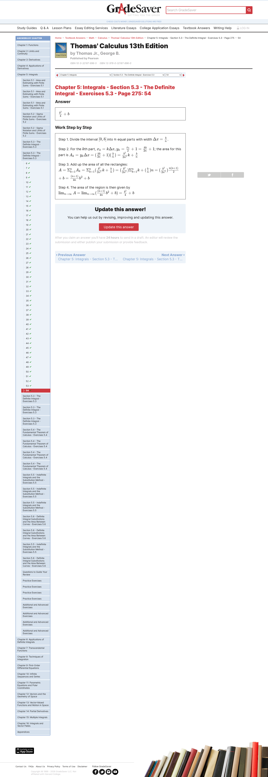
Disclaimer (82, 766)
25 (27, 253)
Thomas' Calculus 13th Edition (127, 38)
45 (27, 348)
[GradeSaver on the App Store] (25, 751)
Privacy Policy (53, 766)
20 (27, 229)
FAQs (31, 766)
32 (27, 286)
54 (27, 390)
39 (27, 319)
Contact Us (21, 766)
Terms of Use (68, 766)
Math (91, 38)
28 (27, 267)
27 (27, 262)
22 (27, 239)
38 (27, 314)
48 (27, 362)
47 (27, 357)
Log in (244, 28)
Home (58, 38)
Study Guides (27, 28)
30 (27, 277)
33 (27, 291)
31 (27, 281)
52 (27, 381)
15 (27, 206)
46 (27, 352)
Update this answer (119, 227)
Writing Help (223, 28)
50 (27, 371)
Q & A (44, 28)
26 (27, 258)
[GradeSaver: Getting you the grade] (134, 10)
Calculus (102, 38)
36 (27, 305)
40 (27, 324)
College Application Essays (159, 28)
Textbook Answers (196, 28)
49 (27, 366)
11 (27, 187)
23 (27, 243)
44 (27, 343)
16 (27, 210)
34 (27, 295)
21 (27, 234)
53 (27, 385)
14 (27, 201)
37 (27, 310)
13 (27, 196)
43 (27, 338)
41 (27, 329)
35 (27, 300)
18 (27, 220)
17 (27, 215)
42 (27, 333)
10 (27, 182)
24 (27, 248)
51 (27, 376)
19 (27, 225)
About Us (40, 766)
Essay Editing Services (91, 28)
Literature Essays (123, 28)
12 (27, 191)
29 (27, 272)
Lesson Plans (61, 28)
